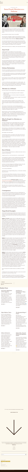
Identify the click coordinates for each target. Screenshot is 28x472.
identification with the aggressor (7, 180)
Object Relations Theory (6, 312)
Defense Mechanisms (5, 333)
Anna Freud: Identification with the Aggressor (6, 283)
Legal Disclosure (3, 464)
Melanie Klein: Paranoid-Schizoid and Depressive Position (21, 334)
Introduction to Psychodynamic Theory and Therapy (20, 292)
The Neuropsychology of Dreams (21, 313)
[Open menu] (27, 2)
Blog (1, 463)
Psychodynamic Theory (14, 7)
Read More (18, 307)
